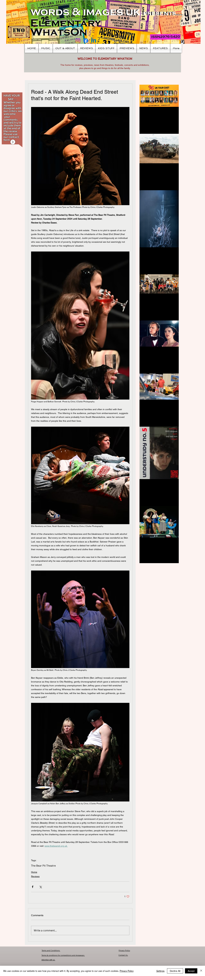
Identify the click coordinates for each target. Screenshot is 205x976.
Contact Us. (123, 955)
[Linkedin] (93, 41)
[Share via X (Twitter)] (40, 886)
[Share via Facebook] (32, 886)
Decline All (175, 970)
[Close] (201, 970)
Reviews (35, 876)
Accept (191, 970)
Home (34, 872)
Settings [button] (160, 970)
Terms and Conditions (51, 950)
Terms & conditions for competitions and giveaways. (63, 955)
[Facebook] (86, 41)
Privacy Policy (124, 950)
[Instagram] (78, 41)
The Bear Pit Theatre (43, 865)
